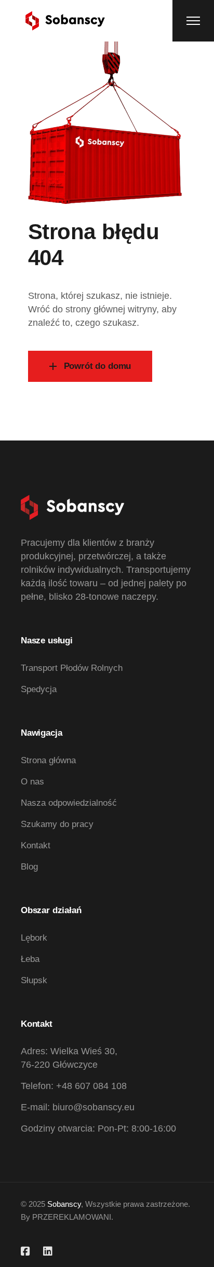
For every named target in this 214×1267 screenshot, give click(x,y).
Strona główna (48, 760)
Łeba (30, 959)
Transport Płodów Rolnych (72, 668)
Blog (29, 867)
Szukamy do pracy (57, 824)
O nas (32, 782)
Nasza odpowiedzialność (69, 803)
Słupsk (34, 980)
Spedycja (39, 689)
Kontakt (35, 845)
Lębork (34, 938)
